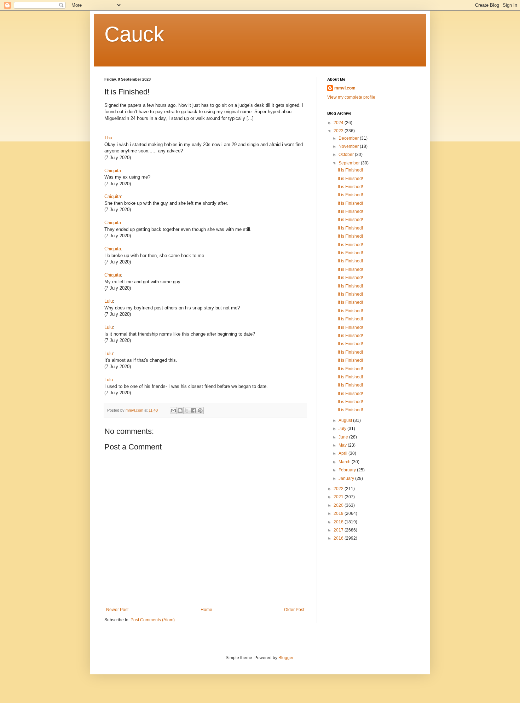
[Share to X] (186, 410)
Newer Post (117, 609)
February (348, 469)
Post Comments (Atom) (153, 619)
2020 (339, 505)
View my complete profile (351, 97)
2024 (339, 122)
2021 (339, 496)
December (349, 138)
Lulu (108, 301)
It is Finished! (350, 170)
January (347, 478)
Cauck (134, 34)
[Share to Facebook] (193, 410)
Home (206, 609)
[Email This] (173, 410)
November (349, 146)
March (345, 461)
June (344, 437)
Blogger (285, 657)
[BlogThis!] (180, 410)
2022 (339, 488)
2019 (339, 513)
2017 (339, 530)
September (350, 163)
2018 (339, 521)
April (343, 453)
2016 (339, 538)
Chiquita (112, 170)
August (346, 420)
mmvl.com (345, 88)
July (343, 428)
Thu (108, 137)
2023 (339, 130)
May (343, 445)
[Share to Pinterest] (200, 410)
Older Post (294, 609)
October (347, 154)
